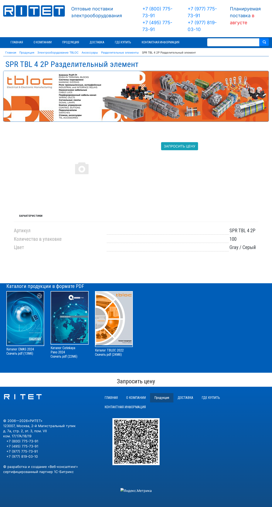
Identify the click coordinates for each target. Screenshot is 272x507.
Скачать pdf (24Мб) (108, 355)
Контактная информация (125, 407)
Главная (111, 398)
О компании (136, 398)
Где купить (211, 398)
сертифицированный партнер (28, 472)
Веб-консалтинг (63, 467)
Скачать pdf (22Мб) (64, 356)
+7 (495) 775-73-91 (22, 446)
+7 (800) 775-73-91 (22, 441)
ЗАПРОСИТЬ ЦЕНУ (179, 146)
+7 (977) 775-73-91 (22, 451)
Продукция (161, 398)
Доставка (185, 398)
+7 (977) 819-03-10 (22, 456)
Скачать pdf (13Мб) (19, 353)
